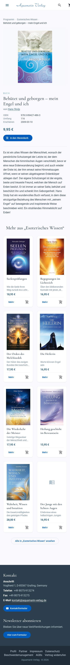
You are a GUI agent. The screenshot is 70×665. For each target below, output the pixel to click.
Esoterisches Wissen (27, 19)
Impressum (36, 651)
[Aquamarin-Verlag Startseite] (31, 5)
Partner (23, 651)
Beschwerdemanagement (18, 655)
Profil (13, 651)
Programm (8, 19)
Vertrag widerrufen (55, 655)
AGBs (39, 655)
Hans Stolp (14, 109)
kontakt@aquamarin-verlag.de (29, 600)
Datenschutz (52, 651)
